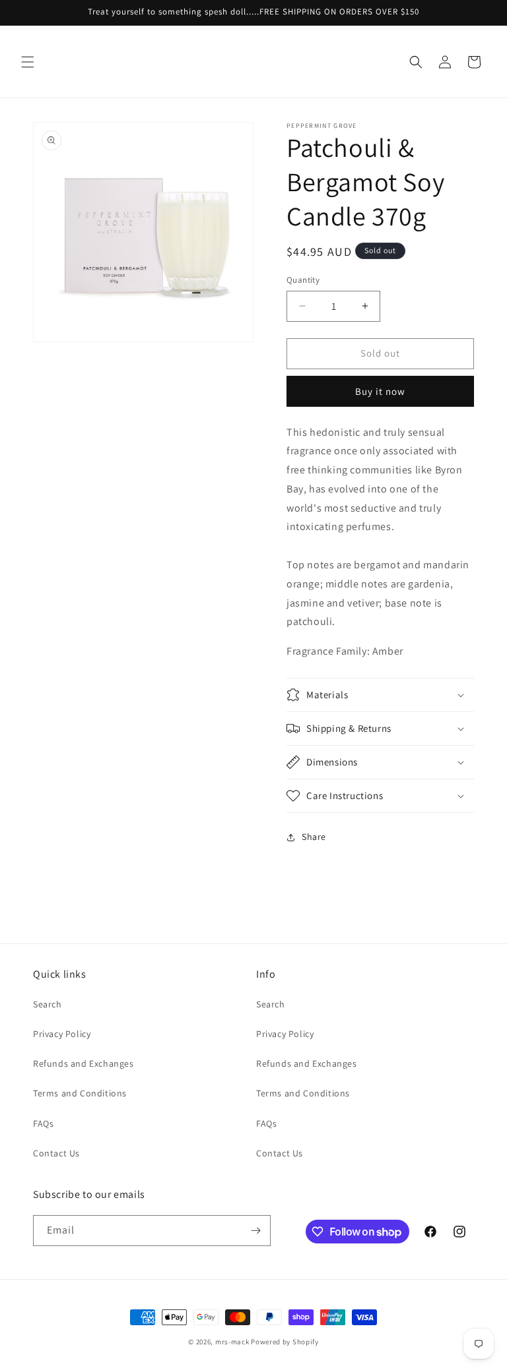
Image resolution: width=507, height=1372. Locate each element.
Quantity (303, 279)
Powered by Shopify (285, 1341)
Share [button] (314, 837)
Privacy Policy (61, 1034)
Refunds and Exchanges (83, 1063)
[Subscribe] (255, 1230)
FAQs (43, 1123)
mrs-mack (232, 1341)
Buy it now (380, 391)
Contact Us (56, 1153)
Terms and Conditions (80, 1093)
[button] (27, 61)
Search (47, 1004)
